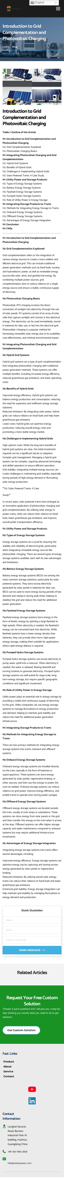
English (39, 2)
